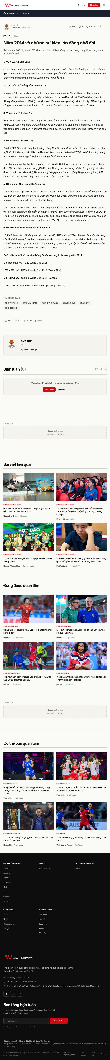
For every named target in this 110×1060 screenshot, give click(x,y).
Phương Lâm (61, 566)
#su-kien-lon (11, 308)
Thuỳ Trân (15, 27)
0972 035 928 (29, 982)
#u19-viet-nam (30, 303)
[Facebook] (6, 994)
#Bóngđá (60, 834)
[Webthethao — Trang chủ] (16, 5)
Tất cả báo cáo (45, 868)
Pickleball (7, 882)
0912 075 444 (13, 982)
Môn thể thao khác (10, 36)
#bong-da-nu (11, 303)
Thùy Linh (7, 798)
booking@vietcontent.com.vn (19, 977)
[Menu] (104, 5)
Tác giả (6, 928)
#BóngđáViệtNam (11, 673)
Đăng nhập (94, 5)
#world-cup (69, 303)
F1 (4, 892)
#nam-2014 (85, 303)
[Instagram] (20, 994)
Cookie (104, 1054)
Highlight (7, 919)
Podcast (77, 868)
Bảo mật (42, 933)
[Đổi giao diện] (84, 5)
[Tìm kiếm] (77, 5)
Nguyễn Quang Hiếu (11, 566)
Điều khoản (43, 928)
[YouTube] (13, 994)
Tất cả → (26, 13)
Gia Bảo (6, 684)
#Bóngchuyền (10, 784)
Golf (5, 887)
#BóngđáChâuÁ (10, 626)
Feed (5, 914)
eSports (6, 896)
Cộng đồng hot (9, 924)
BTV (58, 519)
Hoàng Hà (7, 845)
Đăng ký (61, 389)
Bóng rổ (6, 873)
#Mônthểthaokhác (12, 505)
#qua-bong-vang (50, 303)
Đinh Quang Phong (64, 845)
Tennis (6, 878)
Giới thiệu (43, 914)
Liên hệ (42, 919)
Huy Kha (6, 637)
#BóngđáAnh (62, 673)
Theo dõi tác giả (30, 350)
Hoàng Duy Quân (10, 516)
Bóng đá (6, 868)
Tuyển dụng (43, 924)
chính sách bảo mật (28, 1027)
